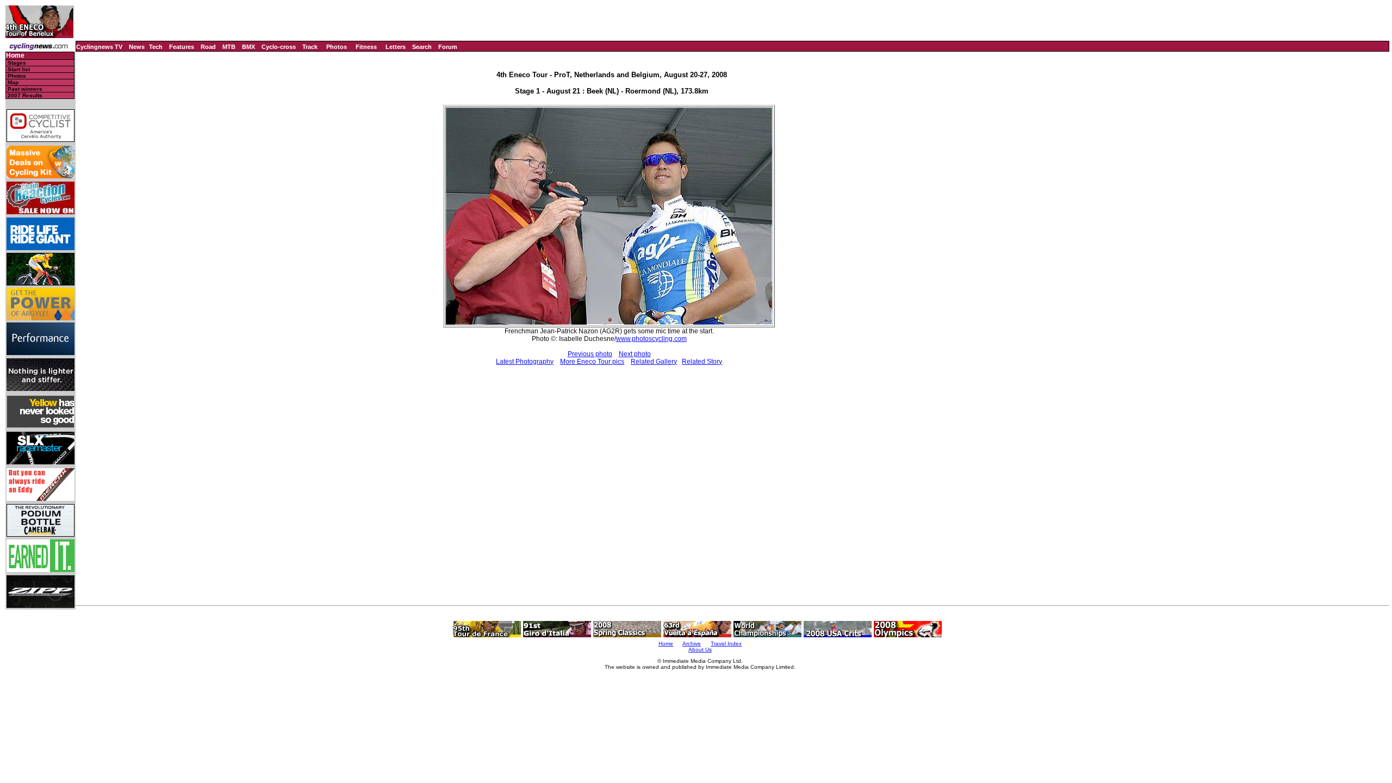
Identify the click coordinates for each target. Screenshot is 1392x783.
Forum (447, 47)
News (137, 47)
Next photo (635, 354)
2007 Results (25, 95)
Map (13, 82)
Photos (336, 47)
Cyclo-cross (279, 47)
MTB (228, 47)
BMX (248, 47)
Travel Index (726, 644)
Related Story (702, 361)
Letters (396, 47)
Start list (19, 69)
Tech (156, 47)
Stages (17, 63)
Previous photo (590, 354)
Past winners (25, 89)
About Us (700, 649)
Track (310, 47)
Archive (691, 644)
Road (208, 47)
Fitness (366, 47)
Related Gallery (654, 361)
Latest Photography (525, 361)
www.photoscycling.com (651, 339)
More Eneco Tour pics (592, 361)
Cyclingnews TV (99, 47)
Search (422, 47)
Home (15, 55)
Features (181, 47)
